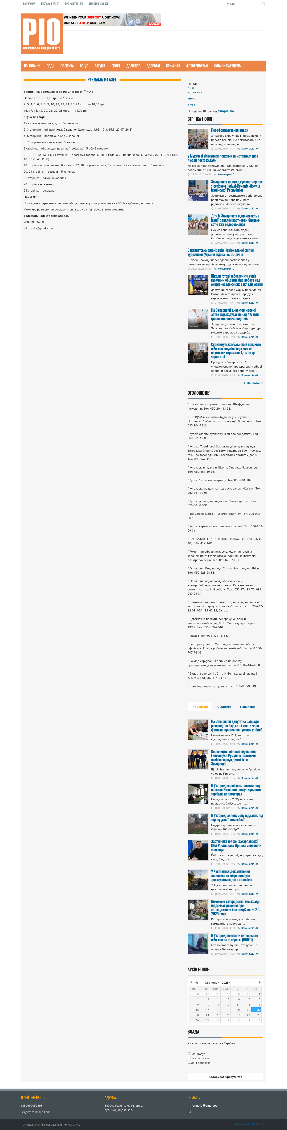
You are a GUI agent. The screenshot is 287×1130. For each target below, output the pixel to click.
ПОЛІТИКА (67, 65)
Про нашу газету (74, 3)
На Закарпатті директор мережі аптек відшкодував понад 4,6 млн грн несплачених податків (235, 314)
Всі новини (255, 383)
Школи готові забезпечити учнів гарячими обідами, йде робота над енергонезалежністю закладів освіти (237, 280)
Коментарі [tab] (200, 706)
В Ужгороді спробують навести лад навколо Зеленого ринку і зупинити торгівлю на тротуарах (236, 790)
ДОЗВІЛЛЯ (133, 65)
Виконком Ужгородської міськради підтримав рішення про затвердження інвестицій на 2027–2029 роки (236, 907)
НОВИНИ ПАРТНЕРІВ (227, 65)
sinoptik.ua (226, 111)
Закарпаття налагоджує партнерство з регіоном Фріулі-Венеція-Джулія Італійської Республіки (237, 186)
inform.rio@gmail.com (204, 1105)
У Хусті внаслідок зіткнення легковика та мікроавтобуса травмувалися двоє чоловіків (231, 875)
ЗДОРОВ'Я (153, 65)
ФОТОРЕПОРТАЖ (197, 65)
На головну (29, 3)
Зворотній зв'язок (98, 3)
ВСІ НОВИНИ (32, 65)
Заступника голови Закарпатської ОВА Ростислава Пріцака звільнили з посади (236, 845)
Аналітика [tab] (224, 706)
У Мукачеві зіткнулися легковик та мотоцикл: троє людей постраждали (223, 158)
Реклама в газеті (50, 3)
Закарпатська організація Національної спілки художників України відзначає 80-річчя (221, 252)
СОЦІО (84, 65)
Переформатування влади (229, 130)
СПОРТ (116, 65)
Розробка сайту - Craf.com (249, 1124)
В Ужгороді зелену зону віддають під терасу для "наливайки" (237, 817)
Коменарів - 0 (249, 148)
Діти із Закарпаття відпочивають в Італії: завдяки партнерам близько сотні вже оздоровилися (235, 220)
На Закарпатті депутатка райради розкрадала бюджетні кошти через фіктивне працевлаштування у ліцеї (236, 725)
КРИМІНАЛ (173, 65)
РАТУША (100, 65)
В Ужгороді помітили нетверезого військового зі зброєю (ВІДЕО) (234, 937)
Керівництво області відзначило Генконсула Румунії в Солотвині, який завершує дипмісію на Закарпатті (234, 757)
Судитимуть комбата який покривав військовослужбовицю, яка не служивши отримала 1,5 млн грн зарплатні (236, 350)
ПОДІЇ (50, 65)
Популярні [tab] (247, 706)
